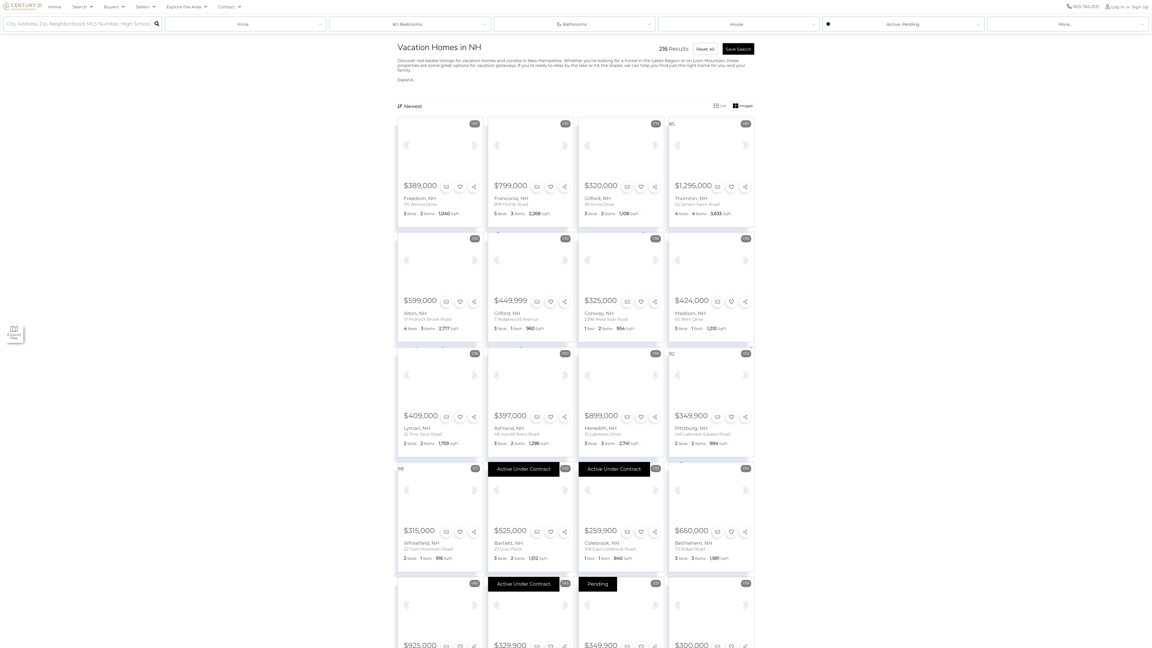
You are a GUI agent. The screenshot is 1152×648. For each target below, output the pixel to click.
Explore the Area (183, 7)
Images (745, 106)
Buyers (111, 7)
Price (243, 24)
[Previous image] (406, 146)
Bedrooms (411, 24)
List (722, 106)
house (736, 24)
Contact (226, 7)
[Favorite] (460, 187)
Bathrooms (575, 24)
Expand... (407, 79)
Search (79, 7)
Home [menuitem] (55, 7)
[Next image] (474, 146)
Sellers (142, 7)
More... (1065, 24)
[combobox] (7, 24)
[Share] (474, 187)
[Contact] (446, 187)
